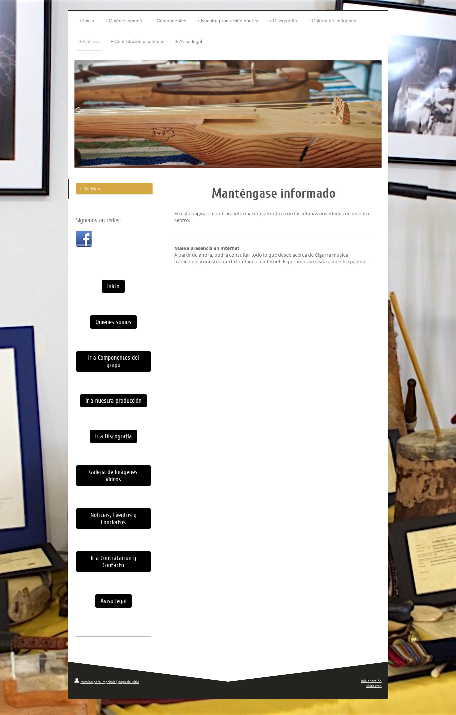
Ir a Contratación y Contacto (113, 561)
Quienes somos (113, 322)
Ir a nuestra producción (113, 400)
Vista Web (374, 685)
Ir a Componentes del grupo (113, 361)
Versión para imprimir (98, 681)
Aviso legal (113, 601)
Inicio (113, 286)
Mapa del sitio (128, 681)
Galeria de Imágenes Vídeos (113, 475)
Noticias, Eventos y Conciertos (113, 518)
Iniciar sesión (371, 680)
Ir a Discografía (113, 436)
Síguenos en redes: (98, 220)
